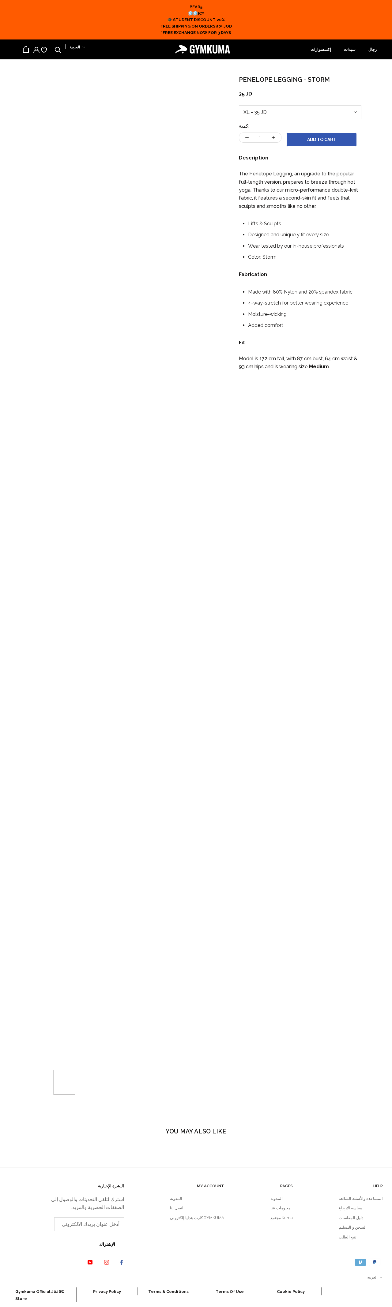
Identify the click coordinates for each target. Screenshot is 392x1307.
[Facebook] (117, 1262)
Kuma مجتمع (281, 1217)
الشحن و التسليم (353, 1227)
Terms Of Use (230, 1291)
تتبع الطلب (347, 1237)
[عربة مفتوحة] (26, 49)
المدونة (276, 1198)
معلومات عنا (280, 1208)
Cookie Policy (291, 1291)
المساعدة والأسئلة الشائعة (361, 1198)
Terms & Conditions (168, 1291)
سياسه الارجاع (350, 1208)
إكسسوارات (321, 49)
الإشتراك (107, 1244)
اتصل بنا (176, 1208)
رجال (372, 49)
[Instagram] (102, 1262)
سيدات (350, 49)
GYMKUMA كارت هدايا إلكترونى (197, 1217)
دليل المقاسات (351, 1217)
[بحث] (58, 49)
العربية (75, 47)
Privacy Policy (107, 1291)
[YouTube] (85, 1262)
